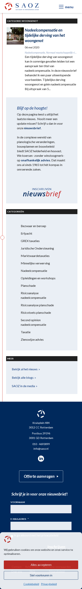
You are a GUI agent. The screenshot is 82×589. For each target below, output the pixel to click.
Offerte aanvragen (39, 476)
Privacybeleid (49, 584)
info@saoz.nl (41, 448)
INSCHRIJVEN (42, 192)
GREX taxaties (30, 241)
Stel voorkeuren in (41, 575)
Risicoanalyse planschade (37, 305)
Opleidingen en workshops (38, 278)
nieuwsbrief (32, 128)
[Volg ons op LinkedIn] (41, 459)
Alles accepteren (41, 564)
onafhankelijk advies (35, 160)
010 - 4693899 (41, 444)
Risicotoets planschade (36, 312)
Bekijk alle (23, 377)
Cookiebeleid (31, 584)
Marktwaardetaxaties (35, 256)
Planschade (28, 285)
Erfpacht (26, 233)
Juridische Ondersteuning (37, 248)
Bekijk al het (25, 369)
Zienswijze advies (32, 339)
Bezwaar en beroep (33, 226)
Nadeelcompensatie (34, 270)
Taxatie (26, 332)
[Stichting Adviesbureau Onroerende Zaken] (22, 6)
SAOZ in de (23, 386)
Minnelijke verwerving (35, 263)
